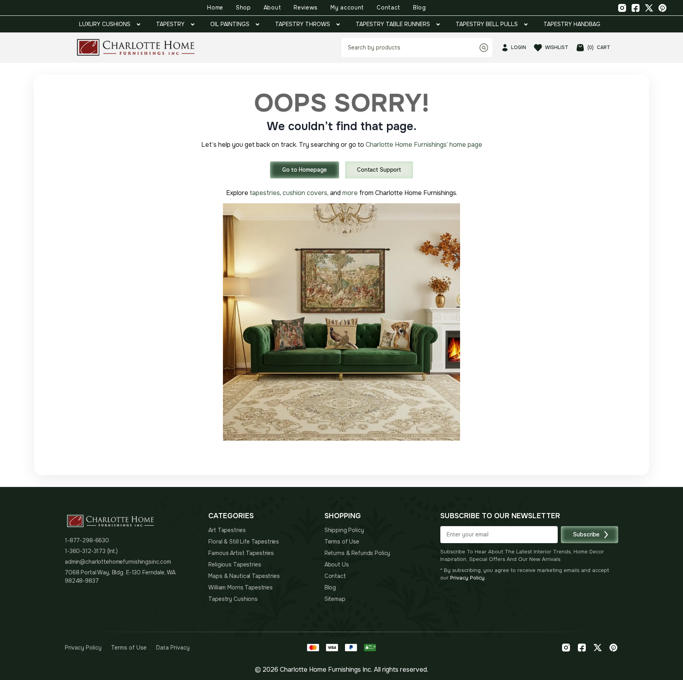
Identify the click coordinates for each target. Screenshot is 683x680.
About (272, 7)
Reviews (306, 7)
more (350, 193)
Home (215, 7)
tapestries (265, 193)
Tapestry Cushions (233, 598)
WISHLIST (556, 47)
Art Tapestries (226, 530)
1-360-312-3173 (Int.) (91, 551)
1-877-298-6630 (87, 540)
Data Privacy (173, 647)
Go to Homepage (304, 169)
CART (598, 47)
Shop (243, 7)
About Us (337, 564)
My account (347, 7)
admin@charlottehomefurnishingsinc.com (118, 561)
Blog (419, 7)
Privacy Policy (467, 577)
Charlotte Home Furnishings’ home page (424, 144)
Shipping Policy (344, 530)
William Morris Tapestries (240, 587)
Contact (388, 7)
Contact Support (379, 169)
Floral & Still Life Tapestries (243, 541)
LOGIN (518, 47)
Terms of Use (342, 541)
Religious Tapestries (234, 564)
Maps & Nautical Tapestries (243, 576)
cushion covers (305, 193)
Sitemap (335, 598)
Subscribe (586, 534)
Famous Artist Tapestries (241, 553)
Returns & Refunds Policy (358, 553)
